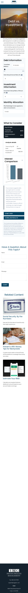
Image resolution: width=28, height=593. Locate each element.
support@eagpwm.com (14, 582)
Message (3, 271)
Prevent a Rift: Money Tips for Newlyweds (12, 347)
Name (3, 252)
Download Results (11, 218)
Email (2, 262)
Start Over (9, 213)
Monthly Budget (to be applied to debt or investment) (13, 107)
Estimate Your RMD (11, 378)
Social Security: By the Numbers (12, 317)
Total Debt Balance (9, 65)
